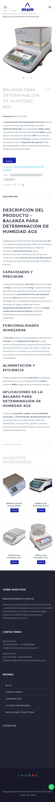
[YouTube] (33, 775)
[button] (24, 78)
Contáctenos (14, 692)
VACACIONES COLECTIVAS (19, 712)
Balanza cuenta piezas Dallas (14, 504)
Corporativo (13, 699)
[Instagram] (29, 775)
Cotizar (9, 161)
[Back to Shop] (48, 89)
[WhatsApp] (36, 775)
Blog (8, 685)
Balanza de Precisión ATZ (41, 556)
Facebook (9, 726)
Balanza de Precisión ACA (14, 556)
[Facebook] (15, 184)
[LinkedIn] (23, 184)
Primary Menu (49, 7)
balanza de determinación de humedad (26, 175)
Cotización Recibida (17, 705)
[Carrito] (5, 7)
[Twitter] (19, 184)
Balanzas (9, 179)
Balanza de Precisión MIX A (41, 504)
